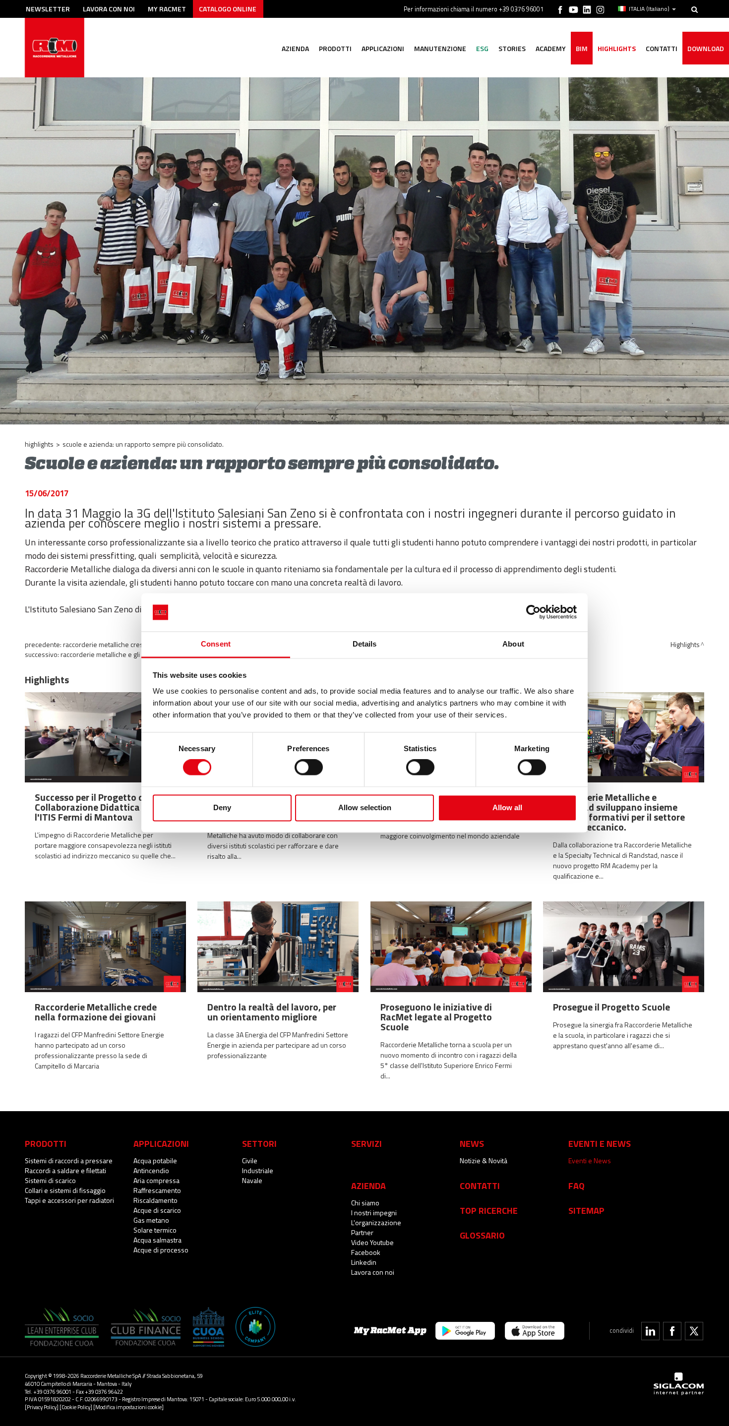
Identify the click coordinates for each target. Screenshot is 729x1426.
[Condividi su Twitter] (694, 1331)
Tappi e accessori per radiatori (69, 1200)
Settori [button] (259, 1143)
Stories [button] (512, 48)
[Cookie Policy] (76, 1407)
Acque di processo (160, 1250)
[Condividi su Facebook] (672, 1331)
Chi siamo (365, 1202)
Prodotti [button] (335, 48)
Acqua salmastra (157, 1240)
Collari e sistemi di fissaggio (65, 1190)
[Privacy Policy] (42, 1407)
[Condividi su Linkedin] (650, 1331)
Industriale (257, 1170)
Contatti (480, 1185)
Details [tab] (365, 644)
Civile (249, 1160)
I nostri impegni (374, 1212)
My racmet (167, 8)
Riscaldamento (155, 1200)
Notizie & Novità (483, 1160)
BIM (582, 48)
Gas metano (151, 1220)
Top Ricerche (489, 1210)
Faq (576, 1185)
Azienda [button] (295, 48)
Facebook (365, 1252)
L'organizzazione (376, 1222)
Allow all (507, 807)
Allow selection (364, 807)
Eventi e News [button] (599, 1143)
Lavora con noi (109, 8)
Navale (252, 1180)
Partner (362, 1232)
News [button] (472, 1143)
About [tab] (513, 644)
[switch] (309, 767)
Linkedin (363, 1262)
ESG (482, 48)
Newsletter (48, 8)
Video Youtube (372, 1242)
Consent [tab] (216, 644)
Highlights (617, 48)
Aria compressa (156, 1180)
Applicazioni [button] (383, 48)
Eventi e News (589, 1160)
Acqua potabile (155, 1160)
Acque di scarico (157, 1210)
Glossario (482, 1235)
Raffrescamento (157, 1190)
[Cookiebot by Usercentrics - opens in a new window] (533, 612)
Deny (222, 807)
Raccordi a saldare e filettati (65, 1170)
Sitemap (586, 1210)
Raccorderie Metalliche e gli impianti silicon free (130, 654)
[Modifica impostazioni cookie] (128, 1407)
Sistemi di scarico (50, 1180)
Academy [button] (551, 48)
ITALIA (649, 8)
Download (705, 48)
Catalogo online (227, 8)
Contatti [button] (661, 48)
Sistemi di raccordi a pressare (69, 1160)
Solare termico (155, 1230)
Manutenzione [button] (440, 48)
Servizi (366, 1143)
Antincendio (151, 1170)
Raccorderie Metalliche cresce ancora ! (119, 644)
